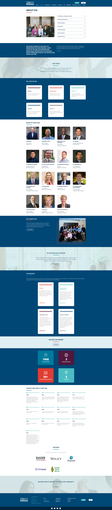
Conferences (58, 498)
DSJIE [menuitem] (64, 5)
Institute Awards (61, 29)
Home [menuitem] (37, 5)
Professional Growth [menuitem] (76, 5)
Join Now (59, 50)
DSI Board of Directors (63, 19)
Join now (56, 344)
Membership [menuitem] (68, 5)
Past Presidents (61, 33)
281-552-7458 (33, 501)
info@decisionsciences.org (35, 503)
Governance (60, 26)
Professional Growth (71, 498)
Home (45, 498)
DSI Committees (61, 22)
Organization (46, 501)
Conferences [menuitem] (54, 5)
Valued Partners (61, 36)
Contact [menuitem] (84, 5)
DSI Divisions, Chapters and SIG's (65, 16)
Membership (58, 501)
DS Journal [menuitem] (60, 5)
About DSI (45, 499)
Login (77, 2)
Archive (68, 501)
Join (83, 2)
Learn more (30, 229)
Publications (58, 499)
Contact (69, 499)
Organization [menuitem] (47, 5)
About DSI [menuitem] (41, 5)
